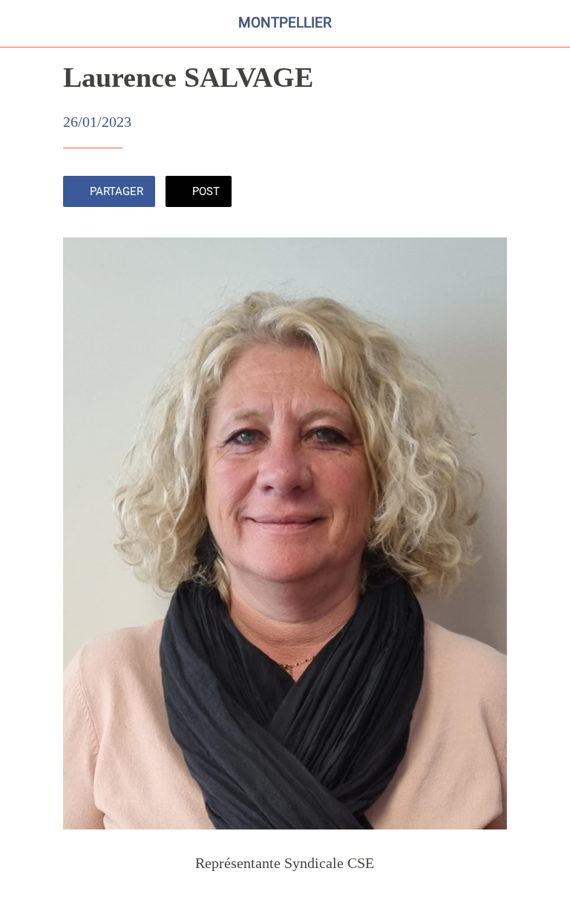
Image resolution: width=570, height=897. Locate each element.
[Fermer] (24, 24)
